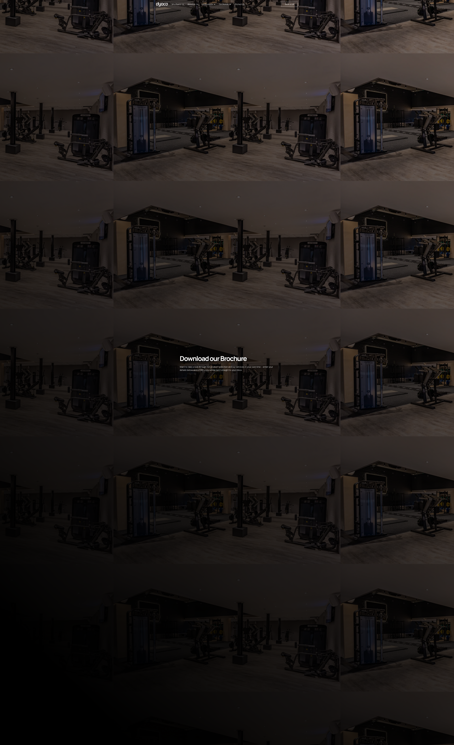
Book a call (289, 4)
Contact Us (239, 4)
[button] (178, 4)
